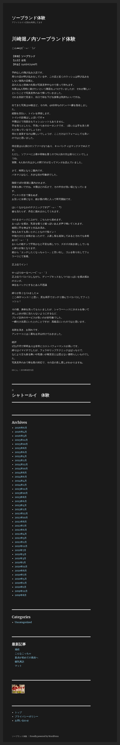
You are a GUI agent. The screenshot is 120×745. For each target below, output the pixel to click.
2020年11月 (21, 566)
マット (18, 665)
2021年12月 (21, 546)
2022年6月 (21, 529)
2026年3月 (21, 435)
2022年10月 (21, 517)
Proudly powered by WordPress (44, 736)
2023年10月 (21, 493)
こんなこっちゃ (23, 653)
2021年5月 (20, 554)
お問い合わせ (22, 720)
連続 (17, 649)
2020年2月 (21, 582)
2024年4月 (21, 480)
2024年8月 (21, 472)
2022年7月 (21, 525)
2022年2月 (21, 542)
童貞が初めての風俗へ (26, 657)
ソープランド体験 (28, 17)
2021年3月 (20, 558)
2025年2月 (21, 460)
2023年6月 (21, 501)
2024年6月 (21, 476)
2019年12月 (21, 591)
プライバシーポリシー (26, 716)
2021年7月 (20, 550)
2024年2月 (21, 484)
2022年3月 (21, 537)
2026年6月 (21, 427)
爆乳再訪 (19, 661)
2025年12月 (21, 439)
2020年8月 (21, 570)
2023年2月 (21, 509)
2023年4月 (21, 505)
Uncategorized (23, 622)
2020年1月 (20, 586)
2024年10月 (21, 468)
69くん (15, 370)
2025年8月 (21, 448)
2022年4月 (21, 533)
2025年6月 (21, 452)
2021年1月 (20, 562)
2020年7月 (21, 574)
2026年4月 (21, 431)
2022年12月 (21, 513)
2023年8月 (21, 497)
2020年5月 (21, 578)
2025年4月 (21, 456)
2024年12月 (21, 464)
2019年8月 (20, 595)
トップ (18, 712)
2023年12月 (21, 488)
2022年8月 (21, 521)
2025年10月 (21, 444)
